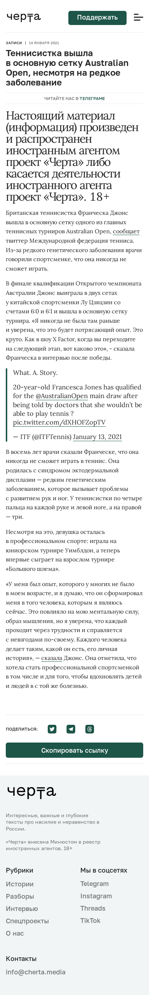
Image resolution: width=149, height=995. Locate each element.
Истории (20, 884)
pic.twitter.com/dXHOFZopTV (59, 422)
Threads (93, 908)
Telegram (94, 883)
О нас (15, 933)
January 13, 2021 (97, 436)
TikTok (90, 920)
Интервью (22, 908)
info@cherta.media (35, 972)
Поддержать (97, 17)
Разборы (20, 896)
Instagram (96, 895)
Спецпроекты (27, 921)
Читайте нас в (74, 98)
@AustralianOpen (62, 396)
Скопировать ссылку (74, 750)
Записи (14, 43)
